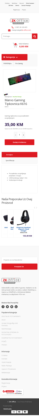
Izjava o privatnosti (9, 369)
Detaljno (9, 155)
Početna (7, 3)
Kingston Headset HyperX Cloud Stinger (24, 229)
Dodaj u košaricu (19, 142)
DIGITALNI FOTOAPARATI (11, 316)
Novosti (22, 3)
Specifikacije (10, 160)
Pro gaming (19, 63)
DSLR (3, 320)
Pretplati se (19, 267)
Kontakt (4, 359)
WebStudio (7, 409)
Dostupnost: (8, 96)
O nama (4, 355)
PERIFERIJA (7, 63)
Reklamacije (6, 372)
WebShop (14, 3)
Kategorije (10, 57)
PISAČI (4, 341)
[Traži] (34, 36)
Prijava (24, 9)
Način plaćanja (7, 366)
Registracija (16, 9)
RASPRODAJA (6, 329)
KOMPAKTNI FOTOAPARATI (12, 338)
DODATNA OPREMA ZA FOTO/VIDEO (10, 333)
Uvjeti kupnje (6, 362)
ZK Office (12, 402)
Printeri (4, 345)
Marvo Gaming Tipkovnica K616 (16, 102)
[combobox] (13, 36)
